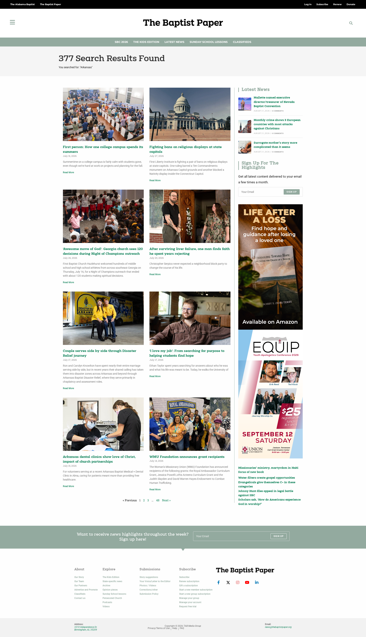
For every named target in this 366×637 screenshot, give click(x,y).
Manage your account (190, 602)
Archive (106, 585)
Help (174, 628)
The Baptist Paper (50, 4)
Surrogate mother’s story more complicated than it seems (275, 145)
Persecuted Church (112, 598)
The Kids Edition (146, 41)
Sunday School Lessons (209, 41)
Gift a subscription (188, 585)
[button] (351, 23)
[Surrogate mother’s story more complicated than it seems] (244, 147)
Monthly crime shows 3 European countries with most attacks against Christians (277, 124)
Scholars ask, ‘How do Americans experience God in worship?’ (269, 502)
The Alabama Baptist (22, 4)
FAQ (182, 628)
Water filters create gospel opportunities (266, 478)
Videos (106, 606)
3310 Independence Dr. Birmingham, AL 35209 (85, 628)
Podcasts (107, 602)
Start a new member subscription (196, 589)
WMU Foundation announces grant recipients (187, 457)
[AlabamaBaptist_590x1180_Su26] (270, 394)
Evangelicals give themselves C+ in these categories (266, 484)
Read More (68, 172)
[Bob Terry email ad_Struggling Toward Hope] (270, 267)
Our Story (79, 577)
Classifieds (242, 41)
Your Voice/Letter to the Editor (155, 581)
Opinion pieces (110, 589)
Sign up (292, 192)
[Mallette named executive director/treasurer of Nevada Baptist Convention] (244, 104)
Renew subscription (189, 581)
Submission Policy (149, 594)
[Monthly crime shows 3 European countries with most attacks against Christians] (244, 126)
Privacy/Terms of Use (159, 628)
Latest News (174, 41)
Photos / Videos (148, 585)
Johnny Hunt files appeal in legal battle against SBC (265, 493)
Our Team (79, 581)
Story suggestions (149, 577)
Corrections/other (149, 589)
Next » (166, 500)
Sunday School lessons (114, 594)
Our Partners (80, 585)
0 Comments (277, 111)
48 (157, 500)
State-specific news (112, 581)
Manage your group (189, 598)
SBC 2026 (121, 41)
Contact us (79, 598)
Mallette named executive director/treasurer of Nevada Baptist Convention (274, 102)
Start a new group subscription (194, 594)
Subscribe (184, 577)
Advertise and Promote (86, 589)
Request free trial (187, 606)
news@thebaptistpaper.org (278, 627)
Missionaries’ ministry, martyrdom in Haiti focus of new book (268, 470)
